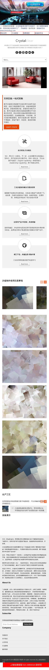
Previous (5, 77)
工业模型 (15, 33)
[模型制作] (24, 41)
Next (44, 77)
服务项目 (24, 141)
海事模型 (26, 33)
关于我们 (5, 639)
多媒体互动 (39, 33)
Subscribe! (28, 624)
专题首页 (5, 635)
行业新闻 (5, 646)
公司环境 (5, 642)
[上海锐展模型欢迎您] (24, 12)
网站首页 (3, 33)
